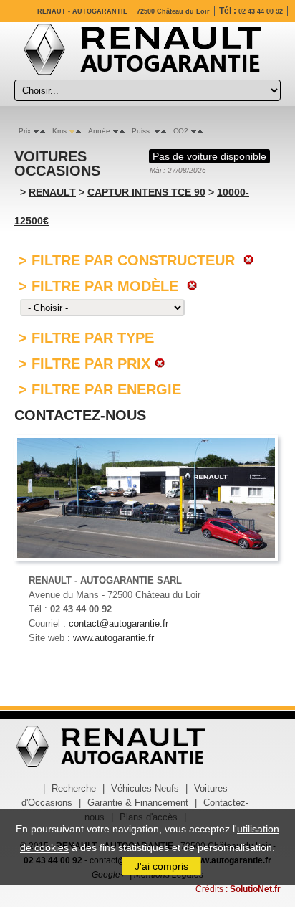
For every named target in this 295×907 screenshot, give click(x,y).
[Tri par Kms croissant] (78, 131)
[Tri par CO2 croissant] (200, 131)
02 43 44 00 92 (260, 11)
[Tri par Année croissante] (122, 131)
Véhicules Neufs (145, 788)
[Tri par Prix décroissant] (36, 131)
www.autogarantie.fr (113, 637)
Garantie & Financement (137, 802)
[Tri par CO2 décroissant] (193, 131)
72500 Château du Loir (173, 11)
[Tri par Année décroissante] (115, 131)
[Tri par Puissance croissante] (163, 131)
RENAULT (52, 192)
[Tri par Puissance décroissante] (157, 131)
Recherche (74, 788)
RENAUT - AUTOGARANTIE (82, 11)
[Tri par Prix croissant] (42, 131)
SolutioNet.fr (255, 889)
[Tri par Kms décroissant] (72, 131)
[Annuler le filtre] (246, 260)
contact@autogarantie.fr (118, 623)
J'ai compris (161, 866)
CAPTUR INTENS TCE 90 (146, 192)
